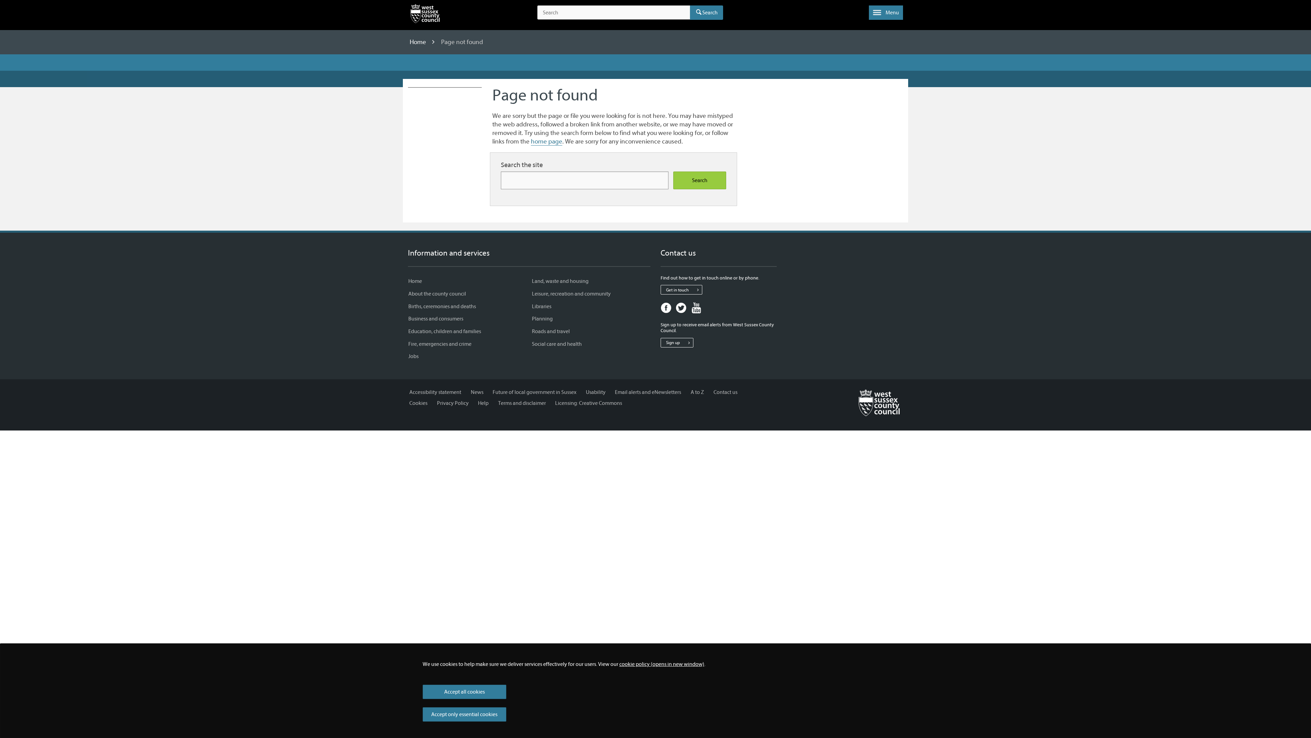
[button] (886, 12)
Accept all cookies (464, 692)
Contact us (725, 392)
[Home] (425, 15)
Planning (542, 319)
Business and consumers (435, 319)
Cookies (418, 403)
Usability (596, 392)
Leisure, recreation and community (571, 294)
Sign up (673, 342)
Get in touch (677, 289)
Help (483, 403)
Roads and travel (551, 331)
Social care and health (557, 344)
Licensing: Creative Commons (588, 403)
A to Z (697, 392)
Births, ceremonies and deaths (442, 306)
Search (710, 13)
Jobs (413, 356)
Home (418, 42)
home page (546, 141)
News (477, 392)
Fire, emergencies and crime (439, 344)
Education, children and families (444, 331)
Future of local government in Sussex (534, 392)
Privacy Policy (453, 403)
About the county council (437, 294)
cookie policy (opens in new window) (661, 664)
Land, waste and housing (560, 281)
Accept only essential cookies (464, 714)
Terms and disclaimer (522, 403)
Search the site (522, 165)
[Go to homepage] (879, 402)
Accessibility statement (435, 392)
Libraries (541, 306)
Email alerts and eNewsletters (648, 392)
